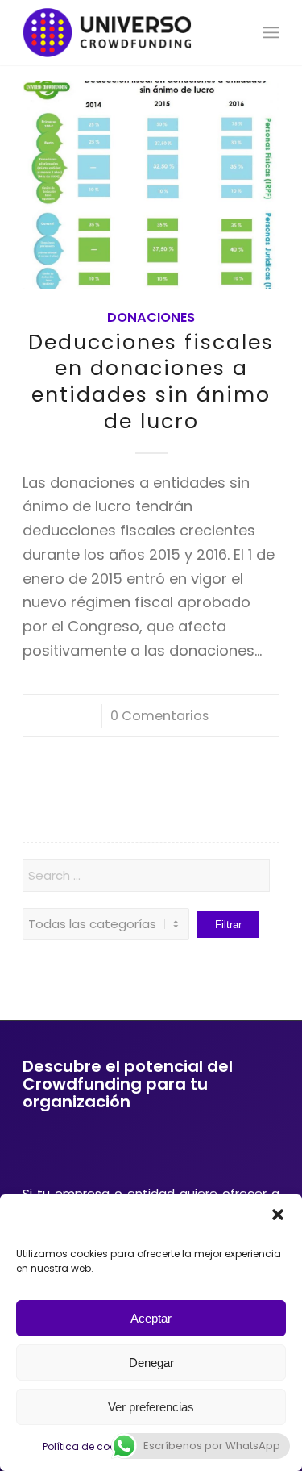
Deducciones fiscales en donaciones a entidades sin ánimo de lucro (151, 381)
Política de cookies (88, 1446)
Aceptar (151, 1318)
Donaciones (151, 317)
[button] (278, 1214)
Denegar (151, 1362)
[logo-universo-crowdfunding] (125, 32)
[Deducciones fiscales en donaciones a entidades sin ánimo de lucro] (151, 185)
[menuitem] (271, 32)
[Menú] (271, 32)
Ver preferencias (151, 1407)
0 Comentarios (159, 715)
